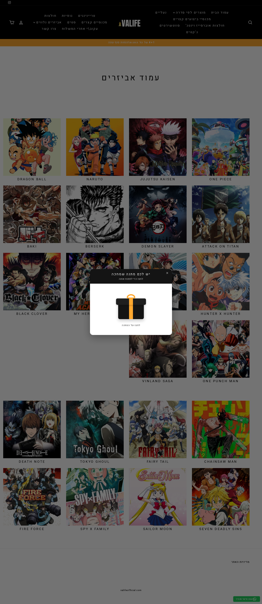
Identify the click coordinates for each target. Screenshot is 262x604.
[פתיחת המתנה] (131, 306)
